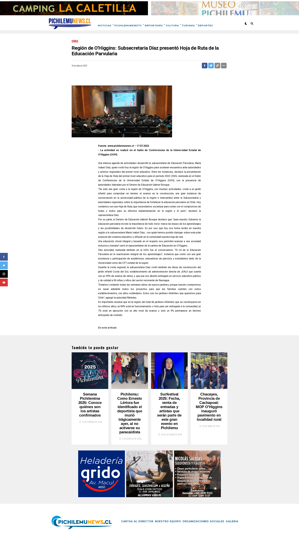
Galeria (232, 521)
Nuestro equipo (168, 521)
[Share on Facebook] (204, 65)
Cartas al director (137, 521)
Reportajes (154, 25)
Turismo (188, 25)
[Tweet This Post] (211, 65)
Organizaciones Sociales (203, 521)
